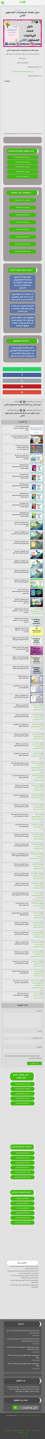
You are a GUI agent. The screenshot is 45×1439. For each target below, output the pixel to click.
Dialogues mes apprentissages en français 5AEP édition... (20, 485)
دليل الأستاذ (17, 10)
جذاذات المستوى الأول (22, 1153)
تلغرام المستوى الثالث (22, 229)
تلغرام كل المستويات (22, 207)
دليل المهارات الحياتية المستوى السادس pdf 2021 (21, 524)
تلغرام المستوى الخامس (22, 244)
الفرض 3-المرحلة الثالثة (22, 162)
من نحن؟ (28, 1430)
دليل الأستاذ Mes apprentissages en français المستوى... (20, 591)
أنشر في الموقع (22, 1433)
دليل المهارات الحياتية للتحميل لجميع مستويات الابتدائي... (21, 601)
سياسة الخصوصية (18, 1430)
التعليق (39, 1011)
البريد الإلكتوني (37, 1038)
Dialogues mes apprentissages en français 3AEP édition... (20, 505)
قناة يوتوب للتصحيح (22, 176)
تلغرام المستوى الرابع (22, 237)
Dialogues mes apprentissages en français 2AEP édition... (20, 466)
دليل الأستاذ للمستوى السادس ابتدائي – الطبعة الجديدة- (21, 610)
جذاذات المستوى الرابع (22, 1167)
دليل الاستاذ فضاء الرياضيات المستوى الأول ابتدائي (21, 995)
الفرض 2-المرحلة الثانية (22, 167)
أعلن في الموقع (36, 1430)
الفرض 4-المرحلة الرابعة (22, 157)
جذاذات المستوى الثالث (22, 1163)
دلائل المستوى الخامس (22, 1218)
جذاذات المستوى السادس (22, 1177)
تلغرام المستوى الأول (22, 215)
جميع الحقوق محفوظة (32, 1415)
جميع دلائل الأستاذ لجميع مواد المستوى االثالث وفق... (21, 649)
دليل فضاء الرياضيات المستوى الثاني (22, 71)
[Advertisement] (22, 1126)
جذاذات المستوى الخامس (22, 1172)
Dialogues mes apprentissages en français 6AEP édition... (20, 476)
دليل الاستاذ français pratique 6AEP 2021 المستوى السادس (22, 447)
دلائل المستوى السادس (22, 1222)
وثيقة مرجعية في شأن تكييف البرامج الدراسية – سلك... (21, 428)
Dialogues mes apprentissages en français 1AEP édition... (20, 514)
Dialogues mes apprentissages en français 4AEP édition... (20, 495)
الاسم (39, 1031)
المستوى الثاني (26, 10)
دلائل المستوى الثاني (22, 1203)
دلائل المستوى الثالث (22, 1208)
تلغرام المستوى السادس (22, 251)
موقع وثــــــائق (21, 1415)
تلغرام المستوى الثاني (22, 222)
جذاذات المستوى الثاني (22, 1158)
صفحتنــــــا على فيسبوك (22, 200)
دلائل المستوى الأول (22, 1198)
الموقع (39, 1047)
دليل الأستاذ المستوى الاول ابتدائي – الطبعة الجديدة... (22, 630)
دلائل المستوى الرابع (22, 1213)
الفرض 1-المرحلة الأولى (23, 171)
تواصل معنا (7, 1430)
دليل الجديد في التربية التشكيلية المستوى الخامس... (22, 457)
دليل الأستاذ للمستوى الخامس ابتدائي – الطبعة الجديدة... (21, 620)
